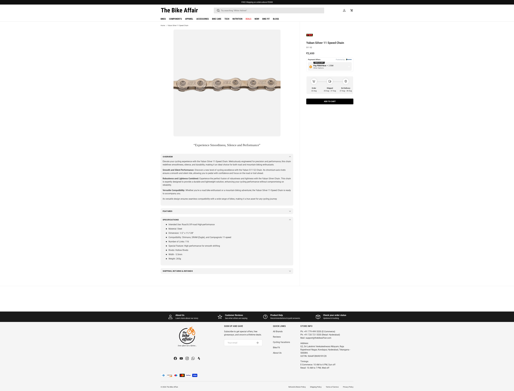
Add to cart (330, 101)
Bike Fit (276, 347)
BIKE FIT (266, 19)
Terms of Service (332, 387)
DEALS (248, 19)
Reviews (277, 337)
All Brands (278, 331)
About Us (277, 353)
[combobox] (269, 10)
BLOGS (276, 19)
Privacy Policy (348, 387)
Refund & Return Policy (297, 387)
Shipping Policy (316, 387)
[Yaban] (313, 35)
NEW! (257, 19)
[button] (352, 10)
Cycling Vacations (281, 342)
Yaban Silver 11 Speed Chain (178, 25)
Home (163, 25)
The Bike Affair (172, 387)
